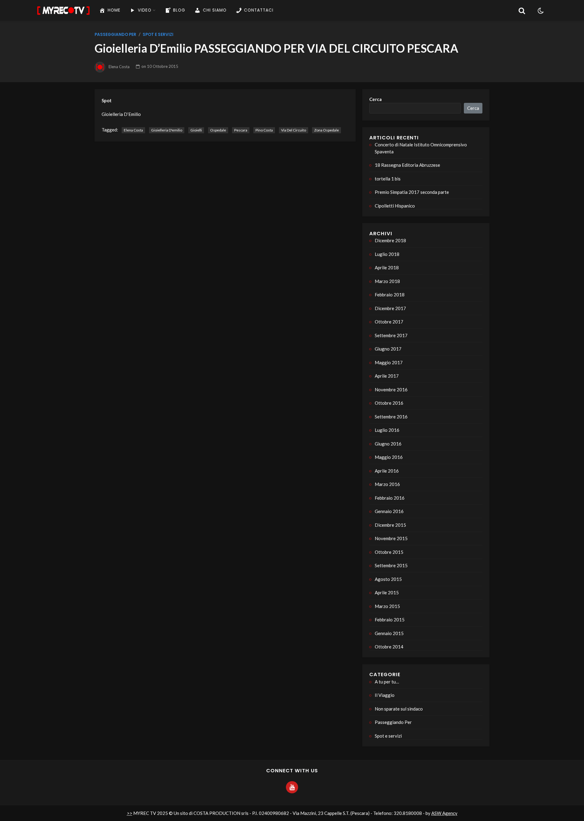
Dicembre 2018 (390, 240)
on (159, 66)
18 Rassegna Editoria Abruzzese (407, 165)
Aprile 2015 (387, 592)
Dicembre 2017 (390, 308)
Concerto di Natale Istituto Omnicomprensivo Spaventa (421, 148)
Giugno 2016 (388, 443)
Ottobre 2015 (389, 552)
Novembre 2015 (391, 538)
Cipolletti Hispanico (395, 205)
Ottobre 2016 (389, 403)
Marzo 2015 (387, 606)
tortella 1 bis (388, 178)
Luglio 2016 (387, 430)
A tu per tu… (387, 681)
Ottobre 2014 (389, 646)
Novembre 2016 (391, 389)
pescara (240, 130)
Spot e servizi (158, 34)
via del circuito (293, 130)
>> (129, 813)
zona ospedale (326, 130)
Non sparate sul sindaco (399, 708)
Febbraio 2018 (390, 294)
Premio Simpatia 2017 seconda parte (412, 192)
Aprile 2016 (387, 470)
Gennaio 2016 (389, 511)
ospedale (218, 130)
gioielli (196, 130)
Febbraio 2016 (390, 498)
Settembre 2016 (391, 416)
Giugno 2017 (388, 348)
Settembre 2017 (391, 335)
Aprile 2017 (387, 376)
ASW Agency (444, 813)
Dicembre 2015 (390, 525)
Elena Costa (119, 66)
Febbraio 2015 (390, 619)
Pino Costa (264, 130)
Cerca (375, 99)
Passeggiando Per (115, 34)
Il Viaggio (385, 695)
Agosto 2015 (388, 579)
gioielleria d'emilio (166, 130)
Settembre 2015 (391, 565)
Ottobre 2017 (389, 321)
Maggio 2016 (389, 457)
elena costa (133, 130)
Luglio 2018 (387, 254)
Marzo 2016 (387, 484)
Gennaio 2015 (389, 633)
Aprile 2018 (387, 267)
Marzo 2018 (387, 281)
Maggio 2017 (389, 362)
